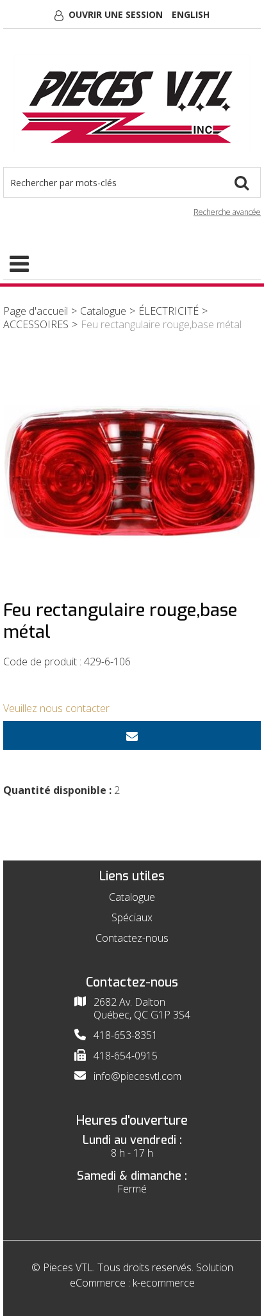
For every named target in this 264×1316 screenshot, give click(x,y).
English (191, 14)
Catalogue (103, 311)
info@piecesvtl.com (137, 1076)
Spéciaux (132, 917)
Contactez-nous (132, 938)
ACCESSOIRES (36, 324)
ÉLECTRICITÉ (168, 311)
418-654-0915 (126, 1056)
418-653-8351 (126, 1035)
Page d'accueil (35, 311)
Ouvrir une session (116, 14)
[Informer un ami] (132, 735)
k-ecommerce (164, 1283)
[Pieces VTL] (132, 104)
